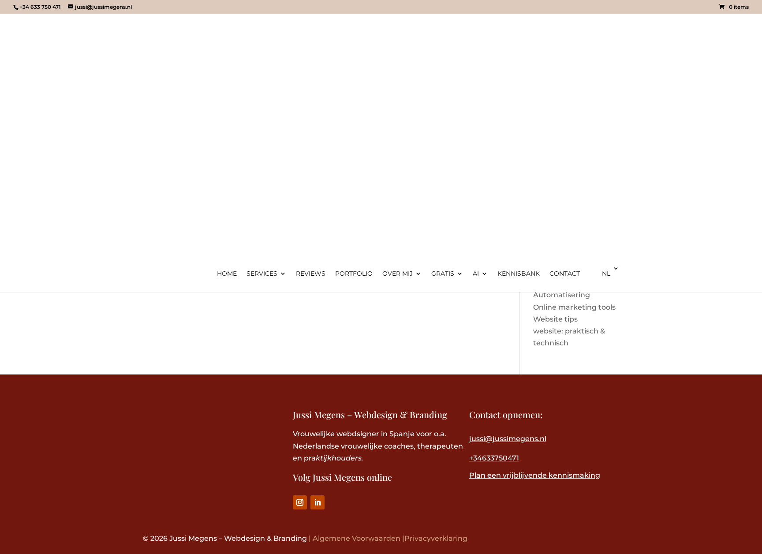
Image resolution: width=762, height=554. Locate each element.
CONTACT (564, 273)
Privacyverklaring (435, 538)
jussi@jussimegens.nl (507, 438)
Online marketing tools (574, 307)
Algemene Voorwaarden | (358, 538)
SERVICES (262, 273)
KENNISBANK (518, 273)
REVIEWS (310, 273)
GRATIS (442, 273)
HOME (227, 273)
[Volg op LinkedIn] (317, 502)
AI (476, 273)
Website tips (555, 319)
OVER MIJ (397, 273)
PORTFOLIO (354, 273)
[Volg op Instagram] (300, 502)
